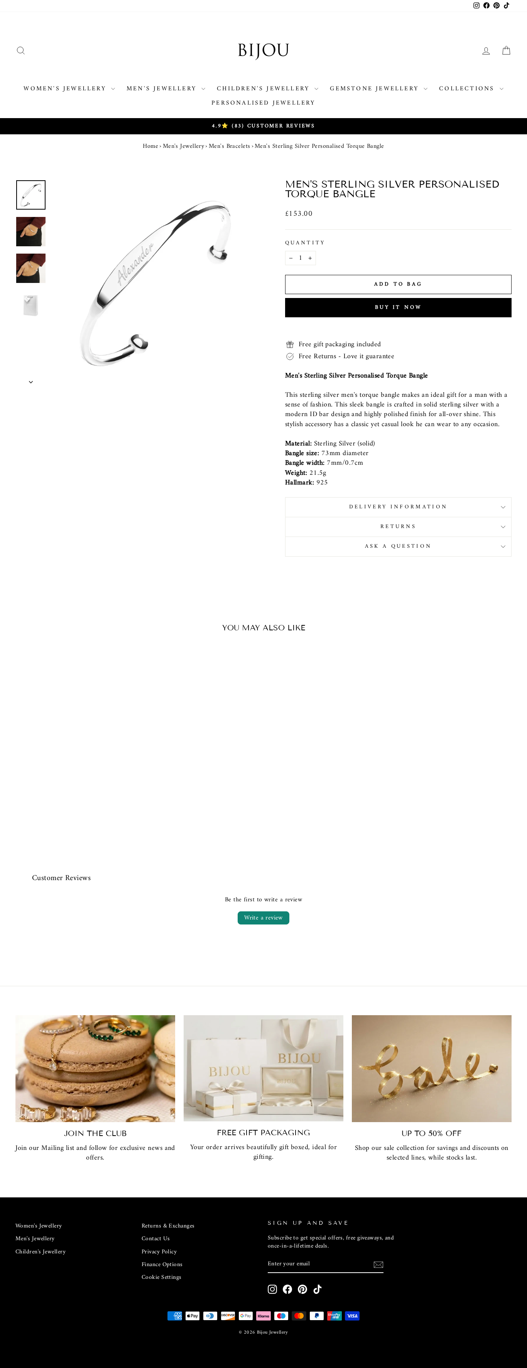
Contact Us (156, 1239)
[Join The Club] (95, 1069)
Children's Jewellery (264, 88)
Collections (468, 88)
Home (150, 146)
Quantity (305, 243)
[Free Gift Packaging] (263, 1068)
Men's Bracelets (229, 146)
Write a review (263, 918)
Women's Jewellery (66, 88)
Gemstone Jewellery (376, 88)
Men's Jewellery (163, 88)
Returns (398, 527)
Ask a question (398, 546)
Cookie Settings (162, 1277)
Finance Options (162, 1265)
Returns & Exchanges (168, 1226)
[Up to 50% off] (432, 1069)
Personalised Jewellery (263, 103)
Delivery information (398, 507)
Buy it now (398, 307)
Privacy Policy (159, 1252)
